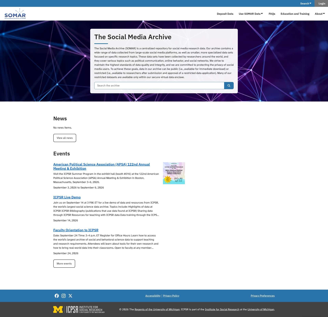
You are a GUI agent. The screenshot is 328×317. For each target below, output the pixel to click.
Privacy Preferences (263, 295)
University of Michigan (261, 309)
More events (64, 263)
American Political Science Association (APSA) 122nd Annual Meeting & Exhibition (101, 166)
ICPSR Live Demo (67, 197)
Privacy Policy (171, 295)
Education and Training (295, 13)
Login (321, 3)
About (319, 13)
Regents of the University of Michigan (157, 309)
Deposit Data (225, 13)
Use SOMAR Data (250, 13)
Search (304, 3)
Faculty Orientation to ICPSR (75, 230)
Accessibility (152, 295)
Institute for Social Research (222, 309)
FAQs (272, 13)
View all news (65, 138)
